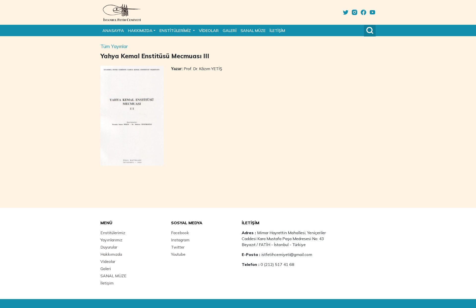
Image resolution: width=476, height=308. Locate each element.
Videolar (107, 261)
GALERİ (230, 30)
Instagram (180, 239)
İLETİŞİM (277, 30)
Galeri (105, 268)
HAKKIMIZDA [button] (140, 30)
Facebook (180, 232)
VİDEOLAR (209, 30)
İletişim (107, 282)
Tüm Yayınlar (114, 46)
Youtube (178, 254)
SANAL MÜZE (253, 30)
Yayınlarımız (111, 239)
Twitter (177, 247)
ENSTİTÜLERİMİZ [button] (175, 30)
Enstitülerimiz (112, 232)
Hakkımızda (111, 254)
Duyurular (108, 247)
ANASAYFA (113, 30)
